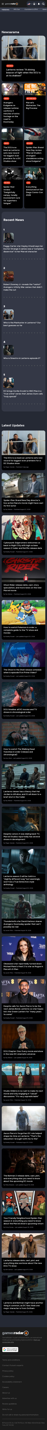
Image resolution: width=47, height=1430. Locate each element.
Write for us (7, 1409)
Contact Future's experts (12, 1365)
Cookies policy (8, 1376)
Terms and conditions (11, 1360)
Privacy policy (7, 1371)
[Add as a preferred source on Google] (10, 1349)
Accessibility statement (12, 1382)
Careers (5, 1387)
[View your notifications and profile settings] (39, 4)
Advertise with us (9, 1398)
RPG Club (17, 9)
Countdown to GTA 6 (31, 9)
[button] (43, 4)
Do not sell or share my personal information (20, 1415)
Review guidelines (9, 1404)
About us (6, 1393)
